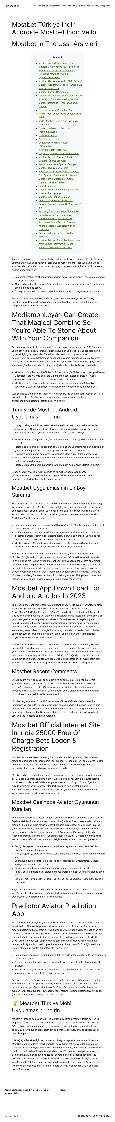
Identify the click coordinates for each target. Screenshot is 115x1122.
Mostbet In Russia (48, 135)
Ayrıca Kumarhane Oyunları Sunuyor (58, 164)
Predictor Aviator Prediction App (56, 110)
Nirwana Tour (11, 5)
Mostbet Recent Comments (53, 92)
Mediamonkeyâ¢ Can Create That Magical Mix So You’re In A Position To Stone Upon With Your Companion (59, 67)
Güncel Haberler (47, 186)
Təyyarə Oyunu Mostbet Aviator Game (59, 153)
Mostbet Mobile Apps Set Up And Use (59, 189)
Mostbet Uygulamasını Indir (53, 167)
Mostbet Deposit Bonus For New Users (59, 240)
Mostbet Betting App (50, 193)
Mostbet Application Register (54, 197)
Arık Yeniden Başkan (49, 139)
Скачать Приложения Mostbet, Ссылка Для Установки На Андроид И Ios (60, 204)
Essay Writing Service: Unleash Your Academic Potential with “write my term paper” (72, 5)
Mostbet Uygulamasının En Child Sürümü (60, 81)
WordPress (105, 1115)
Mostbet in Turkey (41, 1090)
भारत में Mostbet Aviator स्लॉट (53, 149)
